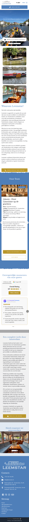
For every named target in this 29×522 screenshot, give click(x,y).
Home (3, 503)
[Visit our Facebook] (3, 495)
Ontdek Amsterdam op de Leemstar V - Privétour (13, 201)
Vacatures (4, 511)
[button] (1, 311)
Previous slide (1, 23)
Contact (3, 513)
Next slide (27, 23)
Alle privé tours (5, 506)
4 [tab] (16, 450)
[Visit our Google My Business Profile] (6, 495)
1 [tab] (12, 450)
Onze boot (4, 508)
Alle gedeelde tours (6, 504)
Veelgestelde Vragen (7, 510)
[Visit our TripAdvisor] (12, 495)
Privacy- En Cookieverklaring (15, 520)
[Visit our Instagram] (9, 495)
